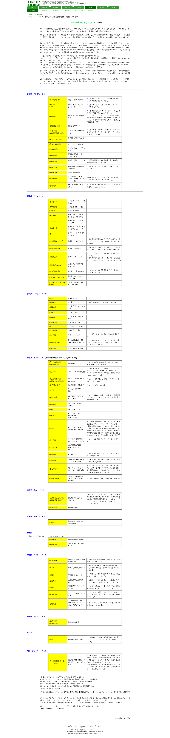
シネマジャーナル (35, 14)
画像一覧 (67, 10)
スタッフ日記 (67, 7)
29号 (45, 29)
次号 (57, 60)
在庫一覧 (44, 10)
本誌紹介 (79, 7)
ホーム (33, 7)
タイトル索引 (79, 10)
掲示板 (114, 7)
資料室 (90, 7)
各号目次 (55, 10)
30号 (30, 17)
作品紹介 (55, 7)
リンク (102, 7)
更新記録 (90, 10)
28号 (41, 29)
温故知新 (32, 10)
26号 (112, 62)
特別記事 (44, 7)
